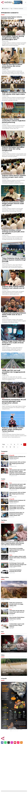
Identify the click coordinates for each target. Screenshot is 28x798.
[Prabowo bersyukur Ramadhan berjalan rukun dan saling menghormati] (13, 138)
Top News (4, 520)
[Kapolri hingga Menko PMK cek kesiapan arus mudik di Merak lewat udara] (13, 332)
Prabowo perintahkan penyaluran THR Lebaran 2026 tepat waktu (14, 93)
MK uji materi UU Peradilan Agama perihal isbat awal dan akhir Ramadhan (17, 550)
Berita (16, 747)
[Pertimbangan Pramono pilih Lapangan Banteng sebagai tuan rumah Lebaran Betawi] (4, 565)
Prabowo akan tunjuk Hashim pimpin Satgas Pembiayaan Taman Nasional (12, 429)
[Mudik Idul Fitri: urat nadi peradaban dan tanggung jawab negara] (13, 360)
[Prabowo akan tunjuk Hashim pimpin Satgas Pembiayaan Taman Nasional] (13, 419)
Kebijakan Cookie (19, 779)
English (17, 761)
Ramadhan (6, 8)
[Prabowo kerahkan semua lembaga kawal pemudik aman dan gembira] (13, 221)
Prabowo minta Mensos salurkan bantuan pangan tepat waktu (14, 176)
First (3, 444)
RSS (16, 786)
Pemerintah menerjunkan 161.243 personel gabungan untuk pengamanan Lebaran (14, 401)
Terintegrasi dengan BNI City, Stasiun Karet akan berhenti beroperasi (17, 612)
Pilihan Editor (5, 577)
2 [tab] (12, 653)
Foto (3, 398)
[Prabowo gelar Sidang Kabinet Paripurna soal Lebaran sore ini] (13, 277)
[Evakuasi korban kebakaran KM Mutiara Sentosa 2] (4, 457)
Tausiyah (17, 759)
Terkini (3, 479)
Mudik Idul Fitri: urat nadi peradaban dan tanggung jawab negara (13, 372)
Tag (11, 8)
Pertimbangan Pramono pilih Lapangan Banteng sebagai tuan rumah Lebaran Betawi (17, 565)
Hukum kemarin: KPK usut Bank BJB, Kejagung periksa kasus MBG (17, 463)
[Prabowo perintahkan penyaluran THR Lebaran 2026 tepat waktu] (13, 83)
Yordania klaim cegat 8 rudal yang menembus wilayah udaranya (16, 625)
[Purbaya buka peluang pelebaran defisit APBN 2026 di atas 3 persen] (13, 304)
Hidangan (17, 751)
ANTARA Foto (18, 788)
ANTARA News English (21, 767)
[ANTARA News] (6, 2)
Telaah (3, 368)
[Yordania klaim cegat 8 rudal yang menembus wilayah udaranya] (4, 626)
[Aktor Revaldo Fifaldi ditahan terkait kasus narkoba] (4, 619)
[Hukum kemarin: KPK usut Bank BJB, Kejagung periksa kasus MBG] (4, 464)
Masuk (16, 769)
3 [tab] (14, 653)
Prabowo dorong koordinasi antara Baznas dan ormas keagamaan (12, 66)
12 (10, 447)
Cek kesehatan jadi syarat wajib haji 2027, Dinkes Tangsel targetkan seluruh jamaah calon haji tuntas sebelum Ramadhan (12, 543)
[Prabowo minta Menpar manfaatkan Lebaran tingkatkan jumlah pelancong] (13, 110)
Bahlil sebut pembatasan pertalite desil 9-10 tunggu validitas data (16, 604)
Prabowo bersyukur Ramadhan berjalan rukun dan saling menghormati (13, 148)
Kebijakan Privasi (19, 776)
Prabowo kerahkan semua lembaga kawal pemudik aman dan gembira (13, 231)
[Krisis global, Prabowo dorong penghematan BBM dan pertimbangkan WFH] (13, 27)
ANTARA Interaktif (6, 772)
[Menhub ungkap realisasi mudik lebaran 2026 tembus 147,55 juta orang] (4, 557)
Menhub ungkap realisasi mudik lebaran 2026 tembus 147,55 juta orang (17, 558)
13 (14, 447)
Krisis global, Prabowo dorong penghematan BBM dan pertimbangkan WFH (13, 37)
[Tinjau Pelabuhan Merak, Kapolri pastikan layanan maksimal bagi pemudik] (13, 249)
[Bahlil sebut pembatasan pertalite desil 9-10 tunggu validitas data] (4, 604)
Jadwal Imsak (18, 763)
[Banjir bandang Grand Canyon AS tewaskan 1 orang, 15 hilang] (14, 589)
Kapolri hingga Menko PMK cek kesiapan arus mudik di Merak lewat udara (13, 342)
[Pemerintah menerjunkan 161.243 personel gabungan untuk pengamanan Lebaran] (13, 389)
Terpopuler (4, 451)
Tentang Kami (18, 781)
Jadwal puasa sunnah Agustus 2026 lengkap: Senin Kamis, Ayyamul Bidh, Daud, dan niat (17, 507)
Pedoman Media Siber (20, 783)
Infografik (11, 455)
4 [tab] (16, 653)
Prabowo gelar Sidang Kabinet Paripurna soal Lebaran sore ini (13, 287)
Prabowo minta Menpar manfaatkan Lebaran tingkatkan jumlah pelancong (13, 120)
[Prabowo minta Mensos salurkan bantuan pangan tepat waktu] (13, 166)
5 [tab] (18, 653)
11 (6, 447)
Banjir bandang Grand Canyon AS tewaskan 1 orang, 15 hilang (13, 598)
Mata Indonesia (5, 774)
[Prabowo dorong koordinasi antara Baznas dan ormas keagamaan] (13, 55)
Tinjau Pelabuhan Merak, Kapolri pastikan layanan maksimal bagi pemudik (13, 259)
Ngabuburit (18, 749)
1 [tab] (10, 653)
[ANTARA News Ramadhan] (8, 738)
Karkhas (3, 767)
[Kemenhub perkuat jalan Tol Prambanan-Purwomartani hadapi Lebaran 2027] (4, 514)
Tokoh (16, 756)
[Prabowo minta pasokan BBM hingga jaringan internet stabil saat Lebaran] (13, 193)
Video (10, 555)
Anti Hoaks (4, 769)
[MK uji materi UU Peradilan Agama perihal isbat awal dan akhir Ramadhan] (4, 550)
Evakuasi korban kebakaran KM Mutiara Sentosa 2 (13, 725)
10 (3, 447)
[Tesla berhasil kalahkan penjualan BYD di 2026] (4, 572)
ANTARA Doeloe (5, 776)
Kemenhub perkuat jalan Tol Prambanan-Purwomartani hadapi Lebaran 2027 (16, 514)
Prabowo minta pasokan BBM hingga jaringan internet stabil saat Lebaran (13, 203)
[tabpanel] (14, 643)
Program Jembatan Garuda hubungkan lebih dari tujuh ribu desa (13, 671)
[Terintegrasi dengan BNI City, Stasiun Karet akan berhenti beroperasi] (4, 611)
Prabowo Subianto (18, 8)
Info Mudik (18, 754)
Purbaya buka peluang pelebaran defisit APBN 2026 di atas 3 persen (14, 314)
